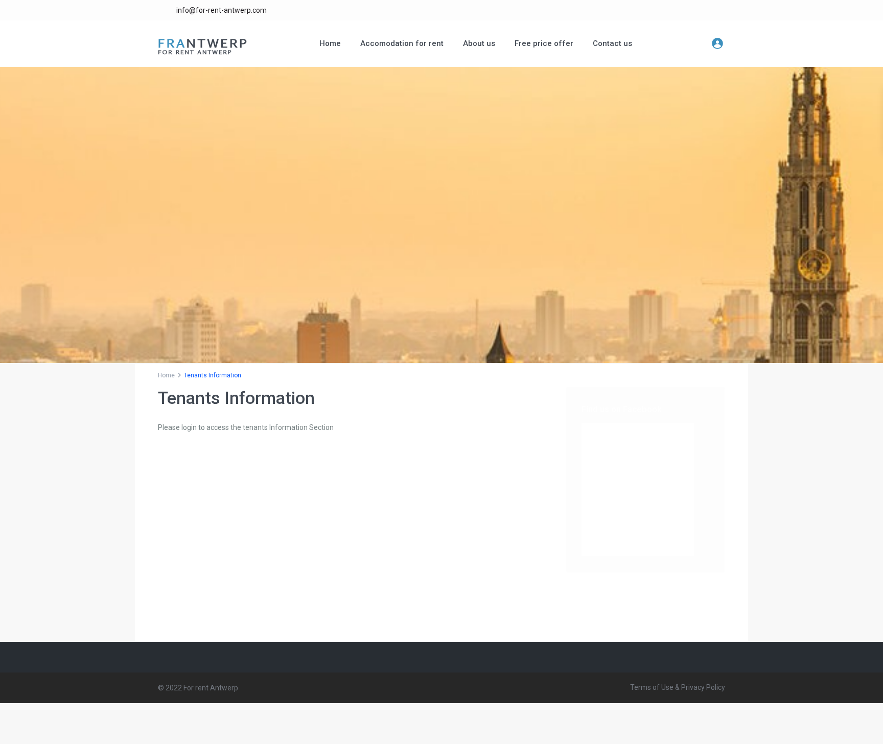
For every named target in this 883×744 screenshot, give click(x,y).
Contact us (612, 43)
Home (330, 43)
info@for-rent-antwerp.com (221, 10)
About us (479, 43)
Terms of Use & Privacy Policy (677, 687)
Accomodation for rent (402, 43)
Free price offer (544, 43)
